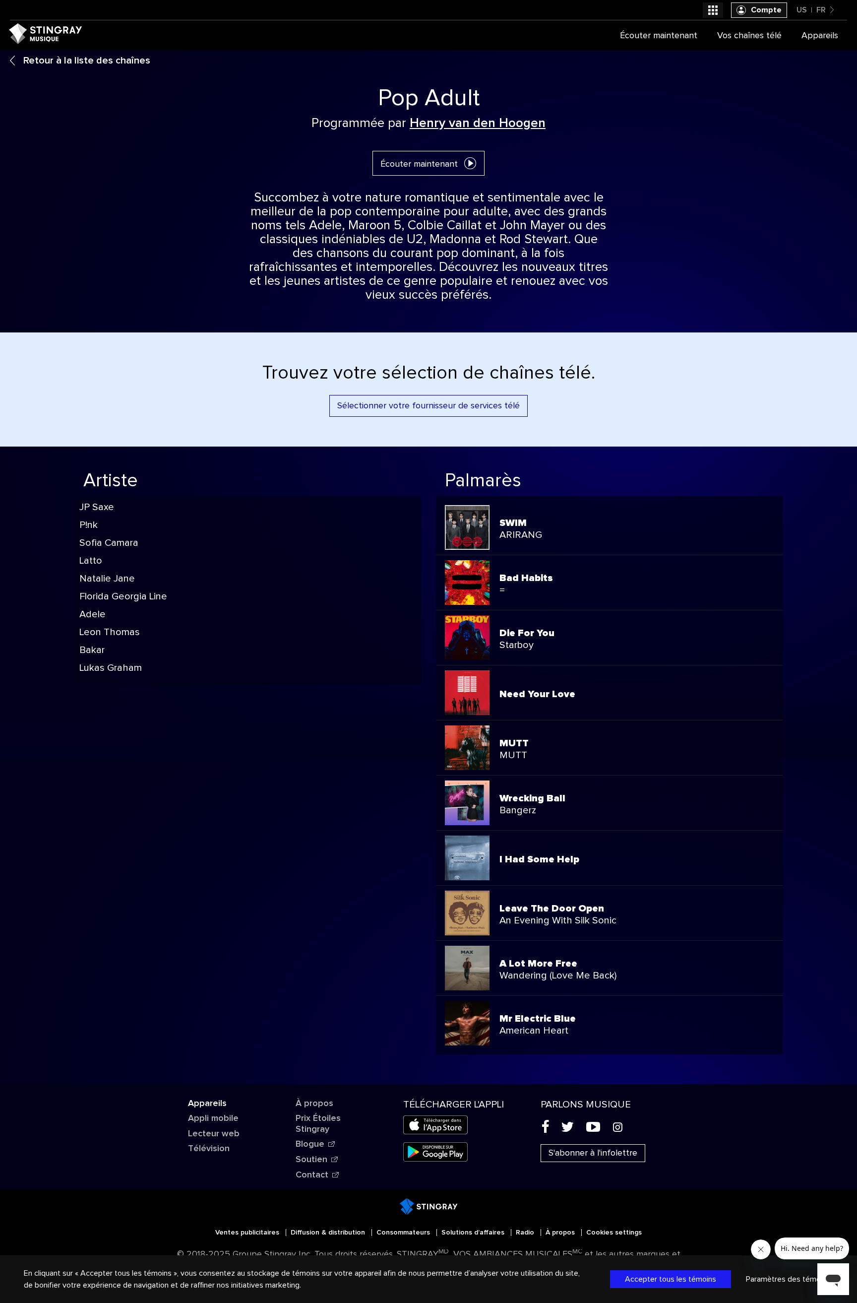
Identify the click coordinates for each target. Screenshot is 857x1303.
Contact (312, 1175)
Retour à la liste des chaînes (85, 60)
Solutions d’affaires (473, 1232)
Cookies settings (614, 1232)
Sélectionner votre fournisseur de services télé (428, 405)
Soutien (311, 1159)
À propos (314, 1103)
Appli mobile (213, 1118)
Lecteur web (214, 1133)
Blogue (310, 1144)
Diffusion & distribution (329, 1232)
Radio (526, 1232)
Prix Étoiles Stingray (318, 1124)
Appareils (207, 1103)
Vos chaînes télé (749, 35)
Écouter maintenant (419, 164)
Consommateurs (404, 1232)
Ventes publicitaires (248, 1232)
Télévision (209, 1148)
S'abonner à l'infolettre (593, 1153)
